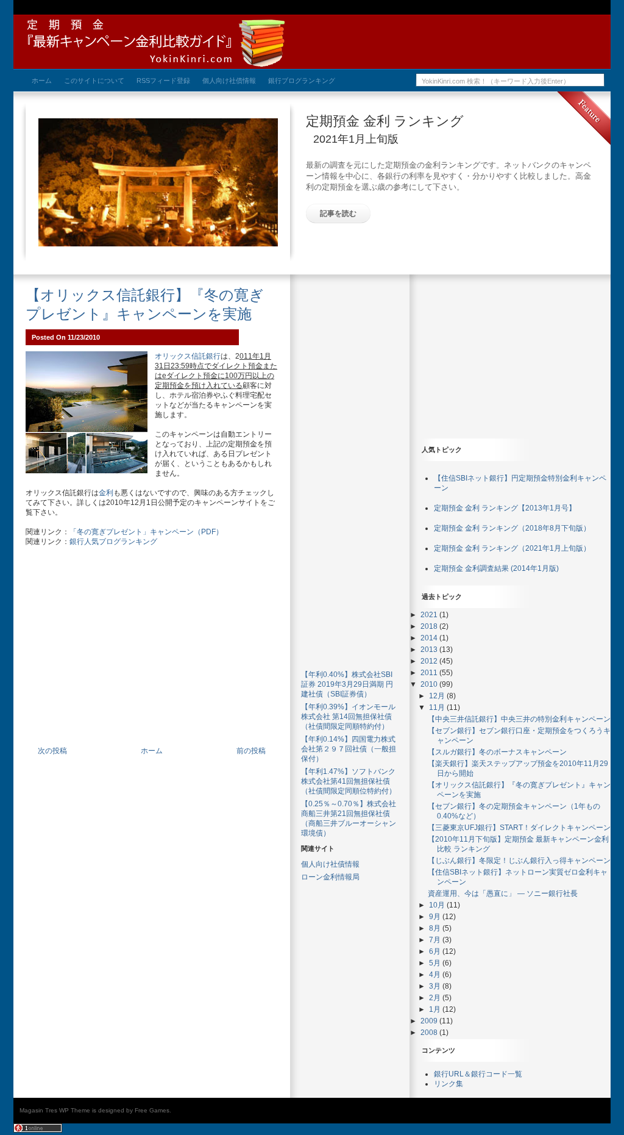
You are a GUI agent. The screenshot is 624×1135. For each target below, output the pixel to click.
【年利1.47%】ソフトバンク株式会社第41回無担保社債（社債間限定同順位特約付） (348, 781)
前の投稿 (251, 751)
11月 (438, 707)
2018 (429, 626)
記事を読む (338, 213)
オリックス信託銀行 (188, 356)
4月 (435, 974)
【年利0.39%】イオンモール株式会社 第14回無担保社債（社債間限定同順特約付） (348, 717)
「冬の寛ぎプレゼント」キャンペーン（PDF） (146, 532)
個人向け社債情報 (330, 864)
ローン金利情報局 (330, 877)
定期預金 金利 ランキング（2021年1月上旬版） (512, 548)
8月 (435, 928)
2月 (435, 998)
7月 (435, 940)
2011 (429, 672)
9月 (435, 916)
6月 (435, 951)
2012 (429, 661)
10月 (438, 905)
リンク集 (448, 1084)
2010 (429, 684)
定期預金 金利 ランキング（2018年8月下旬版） (512, 528)
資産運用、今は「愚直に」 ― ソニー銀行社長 (503, 893)
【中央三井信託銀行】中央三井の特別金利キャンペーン (519, 719)
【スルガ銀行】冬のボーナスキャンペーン (497, 752)
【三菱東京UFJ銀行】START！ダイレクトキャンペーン (519, 827)
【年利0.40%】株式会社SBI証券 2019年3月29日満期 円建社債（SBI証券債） (347, 684)
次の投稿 (52, 751)
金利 (106, 493)
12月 (438, 696)
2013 (429, 649)
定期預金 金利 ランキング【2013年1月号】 (505, 508)
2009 (429, 1021)
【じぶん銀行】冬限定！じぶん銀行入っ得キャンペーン (519, 860)
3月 (435, 986)
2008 (429, 1032)
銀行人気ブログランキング (113, 541)
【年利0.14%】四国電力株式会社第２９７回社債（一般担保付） (348, 749)
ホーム (152, 751)
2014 (429, 638)
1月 (435, 1009)
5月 (435, 963)
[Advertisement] (152, 653)
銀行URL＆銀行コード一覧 (478, 1074)
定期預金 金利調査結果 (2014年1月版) (496, 568)
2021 (429, 614)
